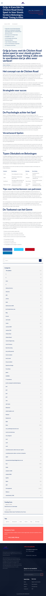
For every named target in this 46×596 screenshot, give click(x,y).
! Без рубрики (8, 270)
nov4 (7, 442)
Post (7, 463)
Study (31, 521)
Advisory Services (9, 288)
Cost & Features (9, 344)
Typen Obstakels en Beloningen (11, 41)
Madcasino (8, 407)
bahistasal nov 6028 (10, 305)
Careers (25, 586)
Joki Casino (8, 404)
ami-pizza (8, 291)
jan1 (6, 386)
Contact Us (26, 588)
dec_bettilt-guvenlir (10, 351)
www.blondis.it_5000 (10, 495)
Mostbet (7, 414)
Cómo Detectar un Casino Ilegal (10, 506)
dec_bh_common (9, 354)
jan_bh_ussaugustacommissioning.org (13, 382)
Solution (26, 521)
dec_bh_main (8, 358)
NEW (7, 421)
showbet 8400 (8, 474)
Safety (21, 521)
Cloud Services (34, 586)
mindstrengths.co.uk (10, 411)
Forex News (8, 368)
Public (7, 467)
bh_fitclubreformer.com (10, 309)
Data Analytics (34, 584)
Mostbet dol (8, 418)
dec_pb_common (9, 361)
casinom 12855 (9, 326)
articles (7, 298)
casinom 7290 (8, 330)
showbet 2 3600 (9, 470)
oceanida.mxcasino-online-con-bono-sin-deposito (16, 453)
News (7, 425)
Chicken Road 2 (9, 337)
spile (7, 484)
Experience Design (9, 365)
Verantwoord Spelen (9, 40)
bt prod (7, 316)
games (7, 372)
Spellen (7, 477)
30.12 (7, 281)
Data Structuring (9, 347)
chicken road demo (6, 65)
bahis (7, 302)
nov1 (7, 439)
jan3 (6, 393)
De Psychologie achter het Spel (11, 38)
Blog (7, 312)
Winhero (7, 491)
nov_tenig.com (9, 435)
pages (7, 456)
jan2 (6, 390)
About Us (25, 584)
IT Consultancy (9, 379)
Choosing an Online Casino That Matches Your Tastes (15, 511)
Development (14, 521)
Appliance (7, 521)
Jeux (7, 400)
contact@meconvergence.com (31, 549)
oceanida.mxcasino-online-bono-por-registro (15, 449)
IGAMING (8, 375)
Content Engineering (10, 340)
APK (6, 295)
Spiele (7, 481)
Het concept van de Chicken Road (11, 34)
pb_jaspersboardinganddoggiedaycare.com (14, 460)
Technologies (37, 521)
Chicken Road (8, 333)
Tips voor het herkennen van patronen (12, 43)
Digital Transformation (36, 581)
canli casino (8, 319)
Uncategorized (14, 23)
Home (30, 10)
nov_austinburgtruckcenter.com (12, 428)
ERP (32, 588)
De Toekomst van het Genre (10, 45)
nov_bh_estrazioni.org (10, 432)
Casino (7, 323)
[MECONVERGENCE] (23, 3)
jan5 (6, 397)
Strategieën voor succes (9, 36)
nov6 (7, 446)
